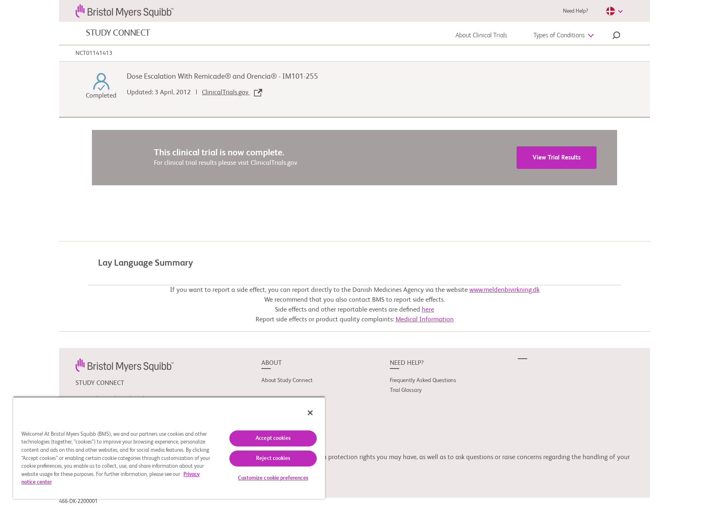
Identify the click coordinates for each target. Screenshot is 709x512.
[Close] (310, 413)
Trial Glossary (406, 390)
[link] (124, 365)
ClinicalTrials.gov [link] (226, 92)
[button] (616, 36)
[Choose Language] (614, 11)
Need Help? (575, 11)
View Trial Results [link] (557, 158)
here (428, 310)
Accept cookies (273, 438)
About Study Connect (287, 380)
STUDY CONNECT (118, 33)
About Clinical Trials (481, 35)
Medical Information (425, 319)
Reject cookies (273, 458)
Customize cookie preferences (273, 478)
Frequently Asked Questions (423, 380)
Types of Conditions (559, 35)
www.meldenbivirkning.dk (504, 290)
